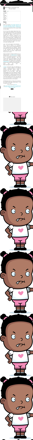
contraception (5, 86)
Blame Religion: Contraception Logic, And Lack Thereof (12, 8)
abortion (7, 85)
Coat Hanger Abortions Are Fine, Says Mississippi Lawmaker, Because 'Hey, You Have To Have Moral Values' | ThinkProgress (12, 25)
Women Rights (13, 87)
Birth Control (19, 85)
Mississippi (9, 86)
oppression (12, 86)
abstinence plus (10, 85)
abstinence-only (14, 54)
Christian (4, 66)
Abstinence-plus (6, 61)
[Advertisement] (25, 20)
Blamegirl (15, 84)
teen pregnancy (16, 86)
